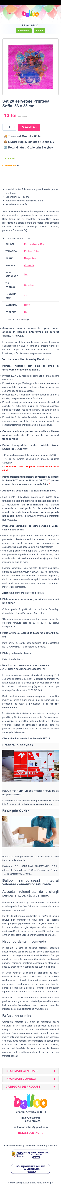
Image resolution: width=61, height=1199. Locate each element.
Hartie (27, 305)
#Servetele (23, 30)
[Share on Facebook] (38, 181)
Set (26, 274)
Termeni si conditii (35, 1145)
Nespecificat (30, 258)
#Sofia (39, 30)
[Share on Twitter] (44, 181)
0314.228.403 (33, 1121)
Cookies (52, 1145)
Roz (42, 244)
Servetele (29, 285)
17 (25, 296)
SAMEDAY (26, 571)
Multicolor (34, 244)
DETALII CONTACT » (30, 1133)
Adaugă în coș (29, 127)
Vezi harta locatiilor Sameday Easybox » (26, 359)
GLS (36, 571)
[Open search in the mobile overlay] (47, 13)
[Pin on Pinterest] (50, 181)
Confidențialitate (13, 1145)
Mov (26, 244)
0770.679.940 (33, 1118)
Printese (28, 251)
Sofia (36, 251)
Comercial (29, 265)
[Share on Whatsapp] (56, 181)
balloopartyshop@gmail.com (32, 686)
